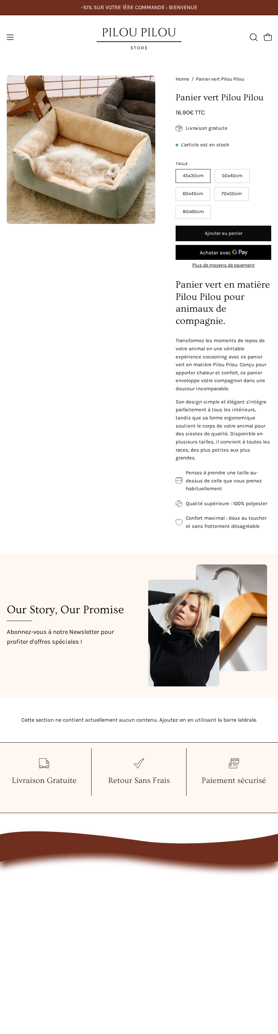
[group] (139, 7)
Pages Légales (164, 896)
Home (182, 79)
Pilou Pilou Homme (31, 884)
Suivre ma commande (174, 908)
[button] (253, 37)
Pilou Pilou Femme (31, 873)
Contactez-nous (166, 873)
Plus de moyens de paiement (223, 265)
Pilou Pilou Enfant (29, 896)
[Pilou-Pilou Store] (139, 37)
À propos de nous (168, 884)
